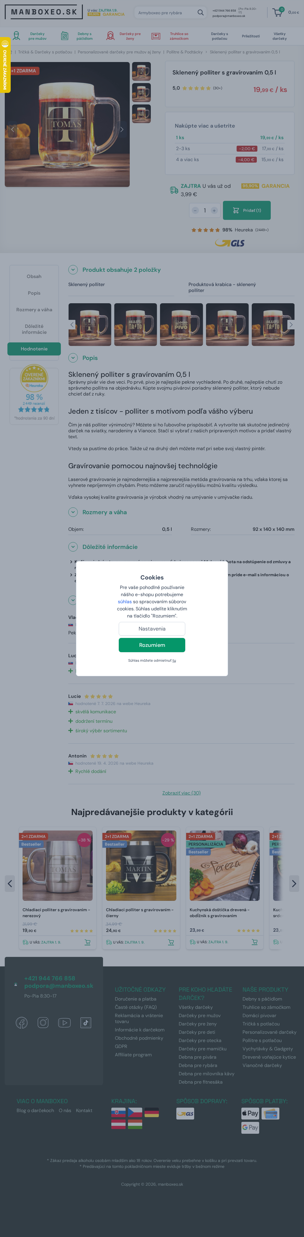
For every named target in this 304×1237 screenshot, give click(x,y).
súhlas (125, 601)
